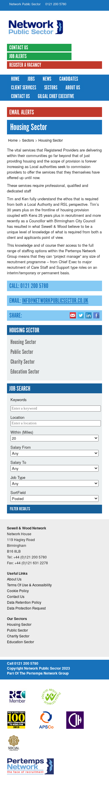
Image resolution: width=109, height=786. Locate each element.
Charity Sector (22, 362)
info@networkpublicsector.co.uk (55, 301)
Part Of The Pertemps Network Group (38, 673)
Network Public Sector (25, 3)
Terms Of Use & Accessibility (29, 584)
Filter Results (20, 509)
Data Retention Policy (24, 602)
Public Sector (21, 352)
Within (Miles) (21, 432)
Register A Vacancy (25, 65)
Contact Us (18, 47)
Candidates (68, 79)
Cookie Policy (18, 590)
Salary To (18, 462)
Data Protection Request (26, 607)
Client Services (23, 87)
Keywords (18, 399)
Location (17, 417)
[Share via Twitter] (81, 315)
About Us (72, 87)
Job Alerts (17, 56)
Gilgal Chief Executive (56, 96)
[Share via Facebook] (96, 315)
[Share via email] (73, 315)
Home (15, 79)
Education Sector (24, 372)
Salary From (20, 447)
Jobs (31, 79)
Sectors (50, 87)
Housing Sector (50, 140)
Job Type (17, 477)
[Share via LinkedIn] (88, 315)
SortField (18, 492)
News (47, 79)
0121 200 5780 (55, 3)
